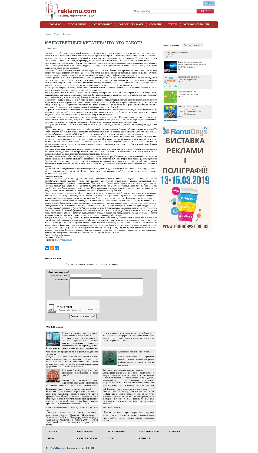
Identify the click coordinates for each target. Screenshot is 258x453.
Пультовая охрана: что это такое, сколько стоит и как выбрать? (80, 334)
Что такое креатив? (111, 407)
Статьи (172, 24)
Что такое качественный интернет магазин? (123, 370)
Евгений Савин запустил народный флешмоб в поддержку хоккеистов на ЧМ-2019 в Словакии (189, 110)
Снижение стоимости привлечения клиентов (188, 93)
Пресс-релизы (77, 24)
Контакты (144, 438)
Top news (55, 24)
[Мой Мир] (57, 248)
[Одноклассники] (52, 248)
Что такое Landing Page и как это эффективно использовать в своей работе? (80, 373)
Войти (210, 3)
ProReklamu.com (58, 448)
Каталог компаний (196, 24)
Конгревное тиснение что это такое (134, 352)
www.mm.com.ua (64, 240)
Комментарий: (61, 279)
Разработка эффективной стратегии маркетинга (189, 78)
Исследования (102, 24)
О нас (111, 438)
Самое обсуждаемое (192, 45)
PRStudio (58, 237)
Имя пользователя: (59, 275)
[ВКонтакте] (47, 248)
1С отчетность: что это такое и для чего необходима (127, 333)
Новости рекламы (130, 24)
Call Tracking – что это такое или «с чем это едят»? (126, 389)
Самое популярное (171, 45)
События (155, 24)
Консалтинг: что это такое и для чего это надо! (68, 389)
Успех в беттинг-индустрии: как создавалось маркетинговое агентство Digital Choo (192, 64)
